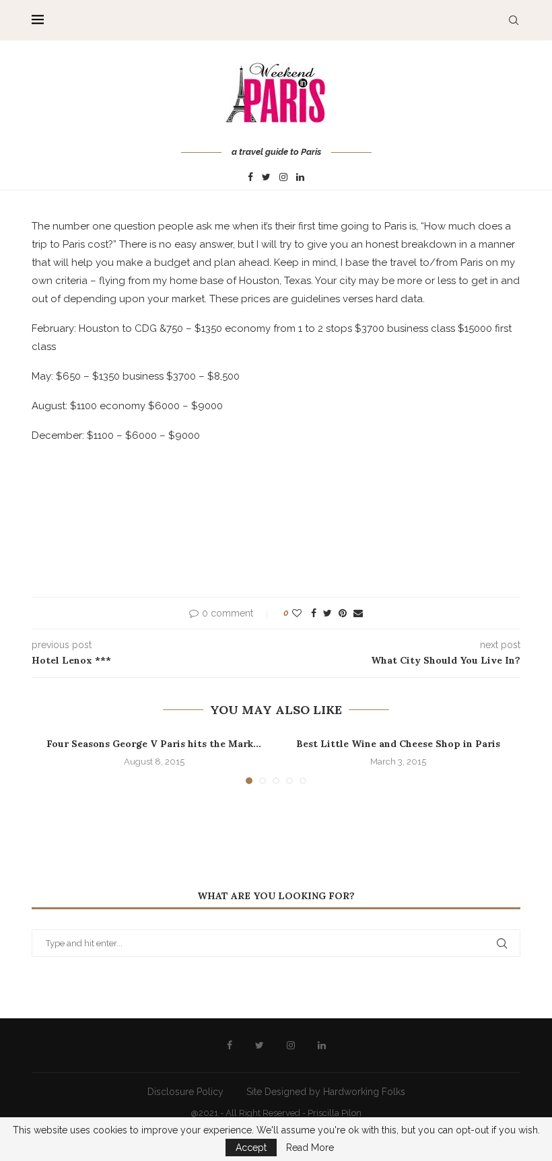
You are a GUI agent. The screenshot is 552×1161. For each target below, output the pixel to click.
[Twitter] (266, 177)
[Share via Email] (358, 613)
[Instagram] (283, 177)
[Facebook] (250, 177)
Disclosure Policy (185, 1091)
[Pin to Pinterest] (343, 613)
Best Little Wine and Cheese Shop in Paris (398, 744)
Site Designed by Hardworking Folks (325, 1091)
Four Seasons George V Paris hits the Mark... (153, 744)
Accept (251, 1147)
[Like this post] (297, 613)
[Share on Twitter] (327, 613)
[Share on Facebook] (313, 613)
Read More (310, 1147)
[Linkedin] (300, 177)
